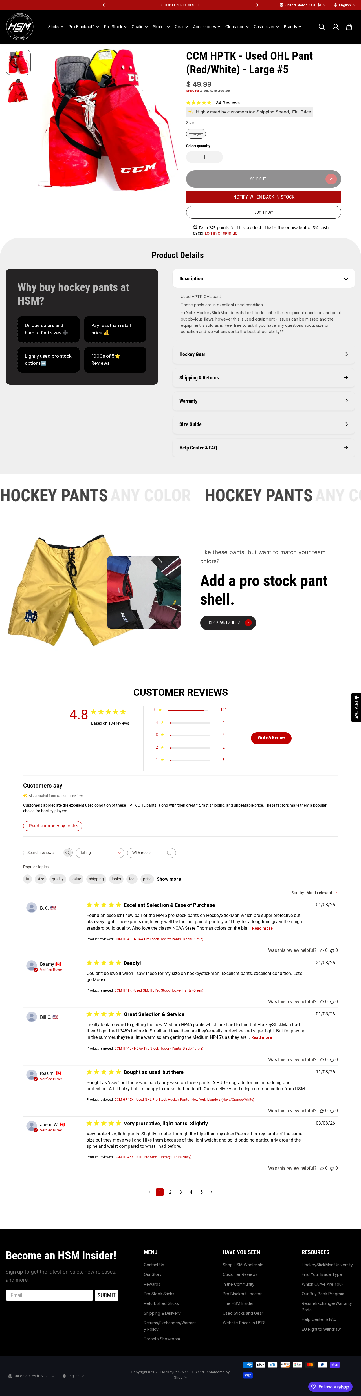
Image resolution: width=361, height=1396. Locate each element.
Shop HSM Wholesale (243, 1264)
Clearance (235, 26)
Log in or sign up (221, 233)
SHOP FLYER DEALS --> (137, 5)
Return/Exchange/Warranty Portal (327, 1306)
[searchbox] (42, 852)
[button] (180, 808)
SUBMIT (107, 1295)
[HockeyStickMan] (20, 27)
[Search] (321, 27)
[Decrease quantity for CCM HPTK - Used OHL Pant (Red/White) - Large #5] (193, 157)
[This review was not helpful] (332, 950)
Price (306, 112)
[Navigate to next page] (211, 1192)
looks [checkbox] (116, 879)
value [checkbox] (76, 879)
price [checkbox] (147, 879)
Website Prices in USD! (244, 1322)
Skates (159, 26)
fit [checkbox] (27, 879)
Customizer (264, 26)
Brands (290, 26)
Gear (179, 26)
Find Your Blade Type (322, 1274)
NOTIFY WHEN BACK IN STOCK (263, 197)
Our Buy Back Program (323, 1293)
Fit (294, 112)
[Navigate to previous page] (149, 1192)
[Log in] (335, 27)
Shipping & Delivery (162, 1313)
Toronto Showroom (162, 1338)
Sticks (53, 26)
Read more (262, 928)
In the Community (238, 1284)
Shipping (192, 90)
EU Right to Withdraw (321, 1329)
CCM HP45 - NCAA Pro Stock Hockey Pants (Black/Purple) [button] (159, 939)
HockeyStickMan (174, 1372)
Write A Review (271, 737)
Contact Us (154, 1264)
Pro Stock (113, 26)
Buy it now (264, 212)
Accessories (204, 26)
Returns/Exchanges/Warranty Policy (170, 1325)
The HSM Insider (238, 1303)
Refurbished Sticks (161, 1303)
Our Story (153, 1274)
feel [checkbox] (132, 879)
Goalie (138, 26)
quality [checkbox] (58, 879)
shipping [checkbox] (96, 879)
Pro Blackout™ (82, 26)
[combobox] (100, 853)
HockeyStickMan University (327, 1264)
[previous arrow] (47, 121)
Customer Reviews (240, 1274)
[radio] (196, 134)
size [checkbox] (40, 879)
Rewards (152, 1284)
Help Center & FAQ (319, 1319)
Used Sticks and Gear (243, 1313)
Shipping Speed (272, 112)
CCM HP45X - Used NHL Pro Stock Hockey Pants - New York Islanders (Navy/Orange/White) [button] (184, 1100)
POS (193, 1372)
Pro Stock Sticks (159, 1293)
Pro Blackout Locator (242, 1293)
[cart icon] (349, 27)
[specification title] (49, 329)
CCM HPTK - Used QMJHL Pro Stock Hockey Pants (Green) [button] (159, 990)
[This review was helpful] (322, 950)
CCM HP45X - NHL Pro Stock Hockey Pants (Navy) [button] (153, 1157)
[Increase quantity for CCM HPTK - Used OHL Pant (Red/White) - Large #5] (216, 157)
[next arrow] (167, 121)
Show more (169, 879)
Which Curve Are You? (323, 1284)
